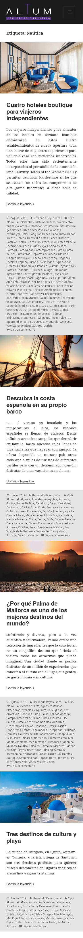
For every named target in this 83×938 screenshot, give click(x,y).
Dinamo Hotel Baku (18, 258)
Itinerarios (40, 738)
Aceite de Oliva (29, 706)
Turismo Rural (66, 758)
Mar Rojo (12, 918)
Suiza (44, 306)
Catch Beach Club (30, 242)
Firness (11, 266)
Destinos (40, 726)
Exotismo (69, 730)
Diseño (36, 258)
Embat (26, 730)
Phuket (49, 286)
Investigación (32, 274)
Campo (11, 718)
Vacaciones (13, 762)
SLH (23, 302)
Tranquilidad (58, 531)
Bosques (26, 714)
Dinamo (63, 254)
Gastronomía (25, 266)
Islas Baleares (23, 738)
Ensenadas (34, 511)
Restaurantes (29, 298)
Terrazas (55, 310)
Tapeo (43, 758)
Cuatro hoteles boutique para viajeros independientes (39, 111)
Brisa (36, 714)
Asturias (63, 499)
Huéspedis (60, 270)
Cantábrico (13, 507)
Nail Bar (36, 282)
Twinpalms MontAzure (20, 318)
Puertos (23, 527)
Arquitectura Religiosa (48, 710)
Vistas (51, 762)
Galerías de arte (28, 734)
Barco (20, 503)
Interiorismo (14, 274)
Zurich (48, 326)
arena (66, 902)
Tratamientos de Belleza (35, 314)
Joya (67, 511)
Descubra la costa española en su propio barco (36, 404)
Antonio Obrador (31, 226)
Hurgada (21, 914)
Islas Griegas (44, 914)
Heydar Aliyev (67, 266)
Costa (60, 250)
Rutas (33, 527)
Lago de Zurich (44, 278)
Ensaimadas (39, 730)
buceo (17, 906)
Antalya (57, 902)
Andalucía (12, 226)
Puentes (67, 290)
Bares (31, 238)
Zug (39, 326)
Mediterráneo (34, 515)
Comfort (11, 250)
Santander (42, 531)
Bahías (10, 503)
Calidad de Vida (60, 714)
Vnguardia (51, 322)
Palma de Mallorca (52, 746)
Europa (33, 262)
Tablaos (20, 310)
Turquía (11, 926)
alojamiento (64, 222)
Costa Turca (30, 906)
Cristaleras (23, 254)
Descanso (45, 906)
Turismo (11, 535)
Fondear (58, 511)
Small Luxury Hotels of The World (48, 302)
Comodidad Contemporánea (36, 250)
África (24, 902)
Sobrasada (30, 754)
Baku (25, 234)
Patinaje (11, 750)
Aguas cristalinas (51, 706)
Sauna (43, 298)
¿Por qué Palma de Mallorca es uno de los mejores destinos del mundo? (36, 613)
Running (48, 750)
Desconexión (61, 906)
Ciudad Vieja (38, 246)
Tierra (52, 758)
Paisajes (34, 746)
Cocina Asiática (56, 246)
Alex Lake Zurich (30, 222)
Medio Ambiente (16, 742)
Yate (9, 326)
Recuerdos (13, 298)
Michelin (25, 282)
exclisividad (46, 262)
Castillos (11, 242)
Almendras (13, 710)
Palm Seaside (35, 286)
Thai (65, 310)
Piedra (59, 286)
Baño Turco (58, 234)
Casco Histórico (59, 238)
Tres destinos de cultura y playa (41, 837)
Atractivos (12, 714)
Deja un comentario (22, 330)
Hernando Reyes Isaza (48, 218)
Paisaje (59, 519)
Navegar (22, 519)
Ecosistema (13, 730)
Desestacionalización (19, 726)
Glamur (53, 266)
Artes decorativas (33, 230)
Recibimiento (53, 294)
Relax (19, 922)
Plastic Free (24, 290)
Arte (66, 710)
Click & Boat (29, 507)
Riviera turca (31, 922)
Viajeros (33, 535)
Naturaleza (65, 515)
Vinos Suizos (36, 322)
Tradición (12, 314)
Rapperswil (37, 294)
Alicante (25, 499)
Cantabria (64, 503)
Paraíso (70, 519)
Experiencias (63, 262)
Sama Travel (48, 922)
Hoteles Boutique (17, 270)
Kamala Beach (25, 278)
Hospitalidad (66, 734)
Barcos (21, 238)
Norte (32, 519)
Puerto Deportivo (17, 294)
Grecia (10, 914)
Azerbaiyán (13, 234)
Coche (29, 722)
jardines (47, 274)
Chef (26, 246)
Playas (33, 523)
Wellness (65, 322)
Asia (49, 230)
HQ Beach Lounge (41, 270)
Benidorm (42, 503)
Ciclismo (55, 718)
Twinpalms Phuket (47, 318)
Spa (28, 306)
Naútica (47, 282)
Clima (20, 722)
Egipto (23, 910)
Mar (70, 738)
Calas (53, 503)
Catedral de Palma (28, 718)
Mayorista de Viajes (31, 918)
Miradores (54, 742)
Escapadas (55, 730)
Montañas (50, 515)
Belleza (29, 503)
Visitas (41, 762)
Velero (22, 535)
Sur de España (58, 306)
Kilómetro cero (57, 738)
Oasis (41, 519)
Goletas (65, 910)
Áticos (57, 230)
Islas (9, 738)
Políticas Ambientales (46, 290)
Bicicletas (42, 238)
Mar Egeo (66, 914)
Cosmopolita (42, 722)
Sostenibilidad (15, 306)
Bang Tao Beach (39, 234)
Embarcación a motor (60, 507)
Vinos (32, 762)
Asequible (50, 499)
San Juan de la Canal (50, 527)
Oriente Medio (62, 282)
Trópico (57, 314)
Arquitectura (51, 226)
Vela (24, 762)
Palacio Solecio (15, 286)
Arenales (37, 499)
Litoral (20, 515)
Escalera (11, 262)
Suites (36, 306)
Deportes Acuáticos (44, 254)
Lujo (58, 278)
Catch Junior (49, 242)
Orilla (49, 519)
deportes (58, 722)
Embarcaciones (16, 511)
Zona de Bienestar (24, 326)
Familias (11, 734)
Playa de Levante (16, 523)
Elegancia (65, 258)
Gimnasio (41, 266)
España (23, 262)
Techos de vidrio (37, 310)
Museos (11, 746)
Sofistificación (47, 754)
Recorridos (34, 750)
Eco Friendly (49, 258)
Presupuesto (46, 523)
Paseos (70, 746)
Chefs (45, 718)
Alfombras (49, 222)
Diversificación (57, 726)
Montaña (68, 742)
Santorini (63, 922)
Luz (64, 278)
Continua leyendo (18, 203)
